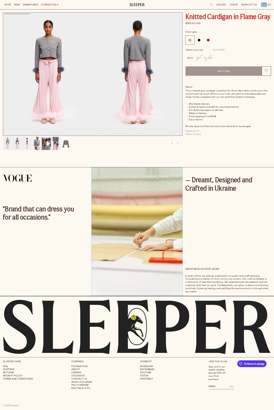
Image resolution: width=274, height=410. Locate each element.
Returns (8, 372)
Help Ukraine (80, 385)
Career (76, 372)
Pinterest (146, 378)
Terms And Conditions (18, 378)
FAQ (5, 366)
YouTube (146, 372)
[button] (8, 4)
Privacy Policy (13, 375)
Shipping (8, 369)
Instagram (147, 369)
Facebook (146, 366)
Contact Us (79, 378)
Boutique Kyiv (80, 388)
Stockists (78, 375)
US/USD (221, 4)
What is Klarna (81, 382)
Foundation (79, 366)
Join (231, 386)
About (75, 369)
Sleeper (15, 405)
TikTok (144, 375)
